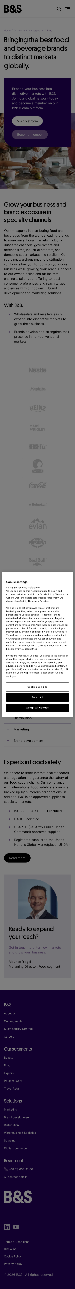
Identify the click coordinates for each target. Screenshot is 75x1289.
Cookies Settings (37, 686)
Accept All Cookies (37, 707)
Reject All (37, 697)
